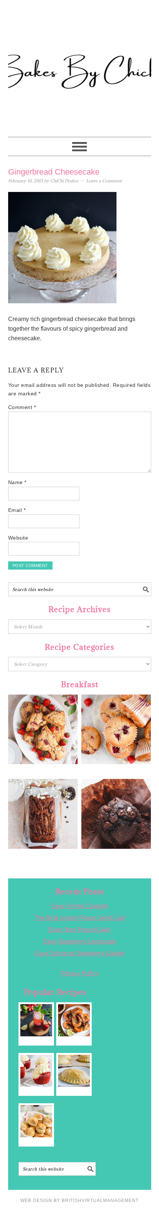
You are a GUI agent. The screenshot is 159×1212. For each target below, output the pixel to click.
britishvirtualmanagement (100, 1200)
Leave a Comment (104, 180)
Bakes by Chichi (79, 39)
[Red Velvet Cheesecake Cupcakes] (36, 1071)
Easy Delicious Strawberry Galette (80, 953)
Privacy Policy (79, 973)
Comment (22, 407)
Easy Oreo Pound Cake (79, 929)
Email (17, 510)
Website (18, 538)
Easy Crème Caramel (79, 906)
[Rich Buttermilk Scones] (36, 1121)
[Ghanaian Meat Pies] (74, 1071)
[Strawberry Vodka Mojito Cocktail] (36, 1020)
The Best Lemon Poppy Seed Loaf (79, 918)
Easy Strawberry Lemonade (79, 941)
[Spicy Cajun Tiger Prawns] (74, 1020)
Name (17, 482)
